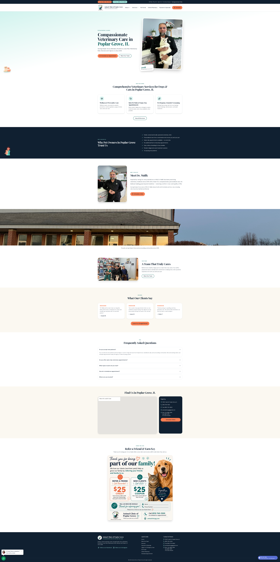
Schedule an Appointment (108, 56)
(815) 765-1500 (166, 404)
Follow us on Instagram (121, 547)
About (127, 7)
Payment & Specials (164, 7)
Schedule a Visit (138, 194)
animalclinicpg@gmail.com (168, 410)
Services (134, 7)
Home (142, 539)
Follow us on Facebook (106, 547)
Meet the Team (148, 276)
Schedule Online (170, 419)
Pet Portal (143, 7)
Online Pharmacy (152, 7)
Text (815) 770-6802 (167, 407)
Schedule (178, 7)
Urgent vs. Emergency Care (147, 547)
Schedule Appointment (147, 553)
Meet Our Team (125, 56)
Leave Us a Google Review (140, 323)
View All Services (140, 118)
